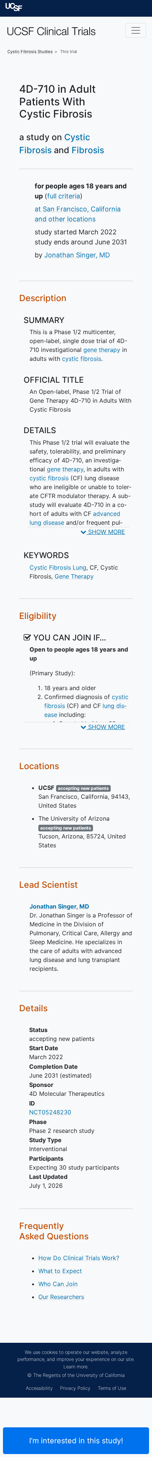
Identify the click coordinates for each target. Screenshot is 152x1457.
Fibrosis (88, 150)
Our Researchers (61, 1297)
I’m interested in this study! (76, 1440)
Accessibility (39, 1388)
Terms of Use (112, 1388)
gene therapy (101, 349)
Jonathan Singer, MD (77, 255)
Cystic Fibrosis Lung (58, 567)
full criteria (63, 196)
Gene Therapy (74, 576)
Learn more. (76, 1366)
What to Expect (60, 1271)
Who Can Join (57, 1284)
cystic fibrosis (81, 358)
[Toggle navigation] (135, 30)
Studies (30, 51)
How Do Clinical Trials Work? (78, 1258)
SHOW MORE (105, 531)
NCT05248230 (50, 1112)
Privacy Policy (75, 1388)
